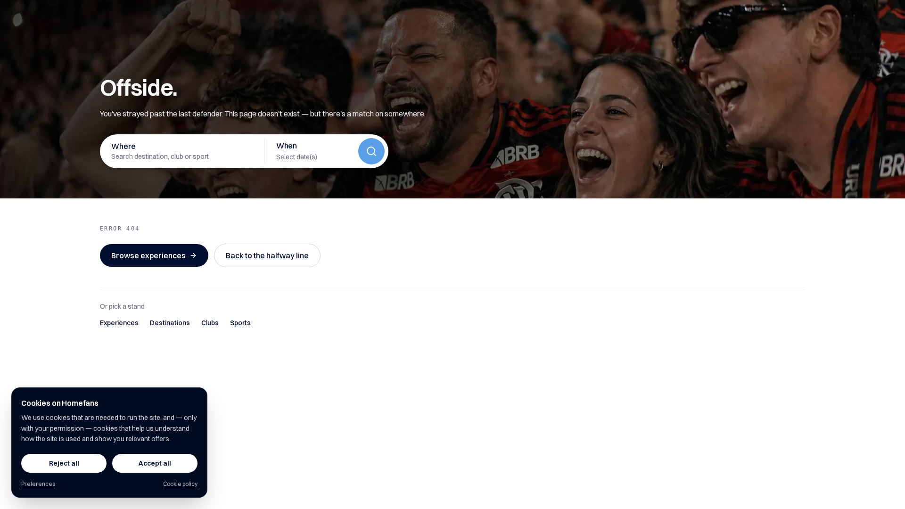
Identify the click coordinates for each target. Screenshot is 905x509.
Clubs (210, 323)
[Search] (371, 151)
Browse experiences (148, 255)
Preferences (38, 483)
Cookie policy (180, 483)
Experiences (119, 323)
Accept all (155, 463)
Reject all (64, 463)
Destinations (170, 323)
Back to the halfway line (267, 255)
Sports (240, 323)
